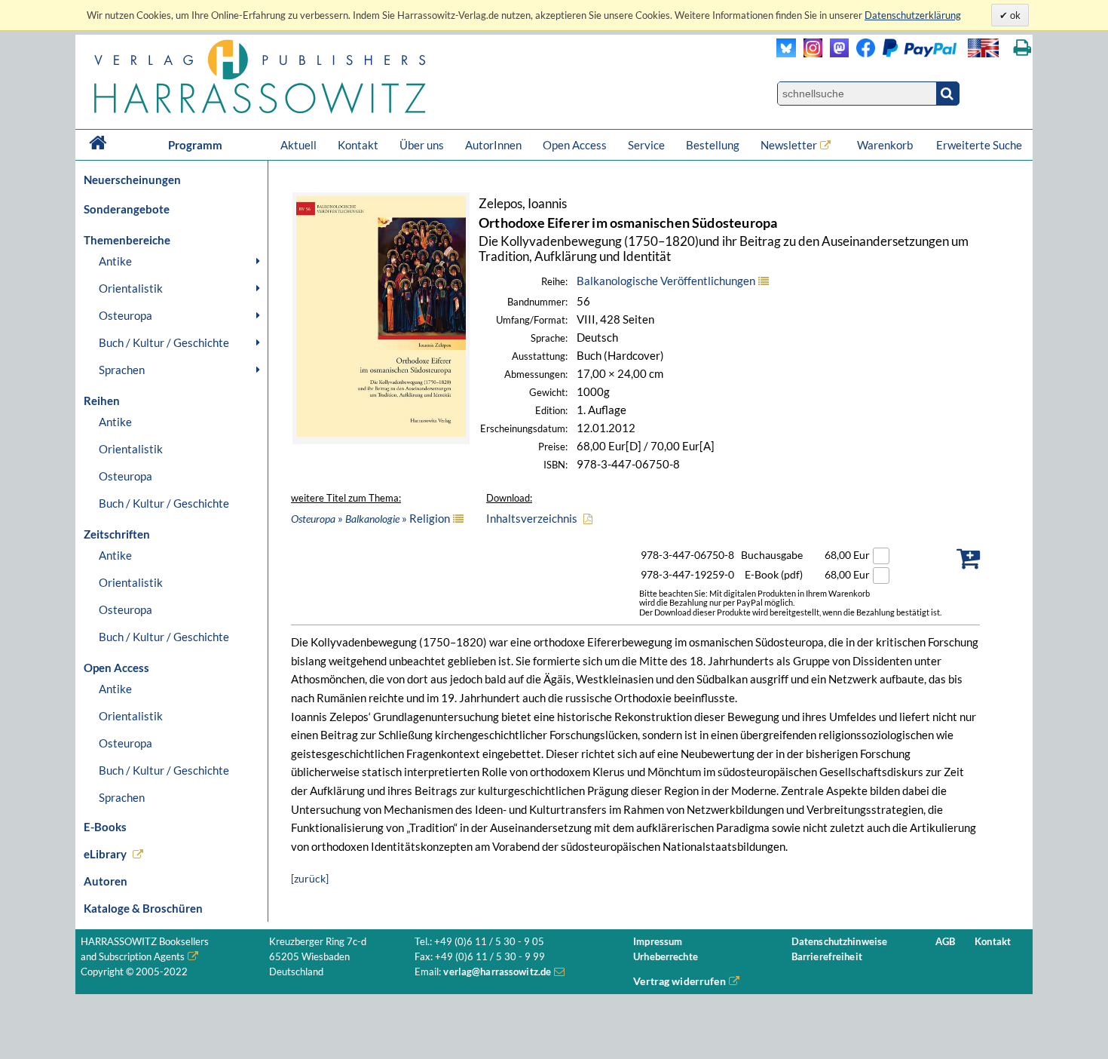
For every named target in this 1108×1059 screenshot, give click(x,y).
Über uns (421, 145)
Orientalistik (131, 288)
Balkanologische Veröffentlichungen (666, 280)
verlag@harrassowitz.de (497, 972)
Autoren (105, 881)
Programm (195, 145)
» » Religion (370, 518)
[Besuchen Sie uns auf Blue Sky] (786, 53)
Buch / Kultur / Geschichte (164, 342)
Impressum (657, 941)
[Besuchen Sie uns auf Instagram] (809, 53)
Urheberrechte (665, 956)
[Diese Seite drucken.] (1022, 47)
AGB (945, 941)
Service (646, 145)
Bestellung (712, 145)
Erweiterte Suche (979, 145)
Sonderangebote (127, 209)
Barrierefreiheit (826, 956)
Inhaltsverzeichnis (531, 518)
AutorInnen (493, 145)
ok (1014, 15)
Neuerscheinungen (132, 179)
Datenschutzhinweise (839, 941)
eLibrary (105, 854)
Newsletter (789, 145)
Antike (115, 261)
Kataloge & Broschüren (143, 908)
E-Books (105, 826)
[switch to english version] (983, 47)
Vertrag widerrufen (679, 981)
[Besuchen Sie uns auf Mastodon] (835, 53)
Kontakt (358, 145)
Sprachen (122, 369)
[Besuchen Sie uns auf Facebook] (862, 53)
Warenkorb (886, 145)
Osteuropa (125, 315)
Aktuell (298, 145)
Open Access (575, 145)
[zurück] (310, 878)
